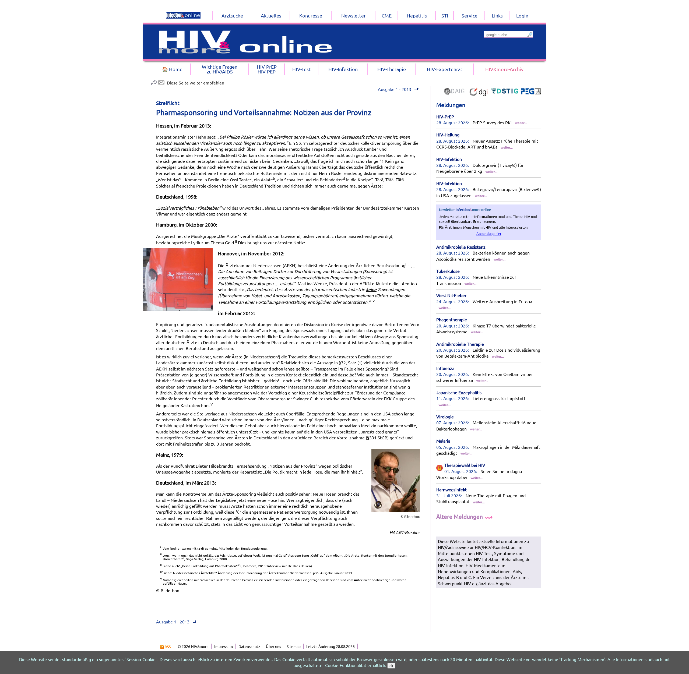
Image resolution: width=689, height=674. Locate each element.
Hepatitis (417, 15)
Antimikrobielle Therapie (460, 344)
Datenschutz (249, 646)
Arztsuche (232, 15)
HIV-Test (301, 69)
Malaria (443, 440)
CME (387, 15)
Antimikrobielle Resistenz (461, 246)
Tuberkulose (448, 271)
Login (522, 15)
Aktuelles (271, 15)
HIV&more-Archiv (504, 69)
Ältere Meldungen (460, 516)
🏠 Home (172, 69)
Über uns (273, 646)
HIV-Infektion (449, 159)
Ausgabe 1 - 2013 (394, 89)
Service (469, 15)
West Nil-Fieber (451, 295)
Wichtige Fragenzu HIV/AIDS (219, 69)
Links (497, 15)
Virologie (445, 416)
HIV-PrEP (445, 116)
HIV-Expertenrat (444, 69)
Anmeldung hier (488, 233)
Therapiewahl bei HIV (464, 465)
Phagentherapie (451, 319)
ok (391, 666)
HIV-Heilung (447, 134)
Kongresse (310, 15)
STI (444, 15)
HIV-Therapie (391, 69)
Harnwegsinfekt (451, 489)
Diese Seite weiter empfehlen (195, 82)
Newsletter (353, 15)
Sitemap (294, 646)
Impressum (223, 646)
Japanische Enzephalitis (458, 392)
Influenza (445, 368)
